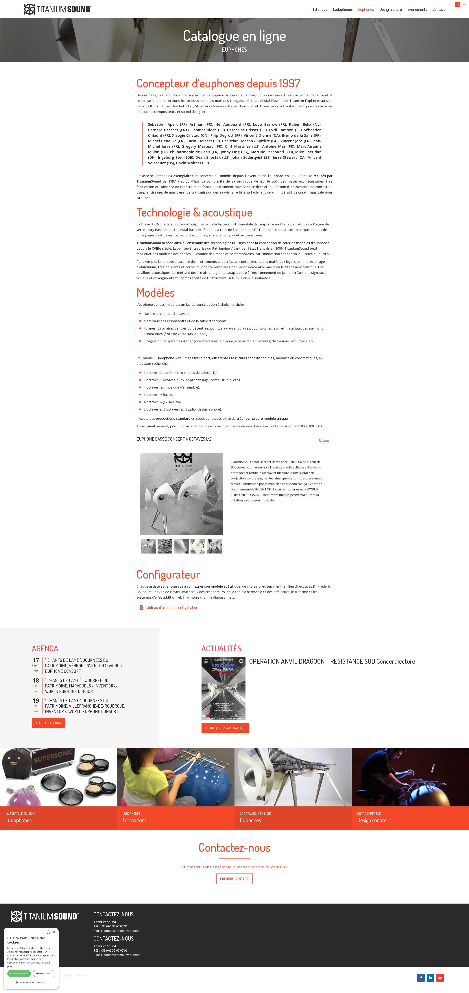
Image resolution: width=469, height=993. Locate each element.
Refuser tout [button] (44, 973)
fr (458, 4)
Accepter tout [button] (19, 973)
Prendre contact (234, 879)
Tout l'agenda (49, 723)
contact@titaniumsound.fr (122, 931)
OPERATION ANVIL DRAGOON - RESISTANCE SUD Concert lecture (332, 661)
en (464, 4)
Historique (319, 9)
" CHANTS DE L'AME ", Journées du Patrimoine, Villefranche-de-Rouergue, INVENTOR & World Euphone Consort (85, 706)
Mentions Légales (62, 975)
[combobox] (48, 932)
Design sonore (390, 9)
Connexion (81, 975)
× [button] (53, 932)
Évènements (417, 9)
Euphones (366, 9)
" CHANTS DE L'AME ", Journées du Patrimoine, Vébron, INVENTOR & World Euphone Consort (83, 665)
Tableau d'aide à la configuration (171, 607)
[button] (31, 982)
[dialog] (31, 958)
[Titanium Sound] (58, 9)
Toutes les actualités (226, 728)
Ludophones (343, 9)
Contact (439, 9)
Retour (324, 440)
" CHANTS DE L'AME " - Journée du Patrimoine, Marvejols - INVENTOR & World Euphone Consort (81, 685)
